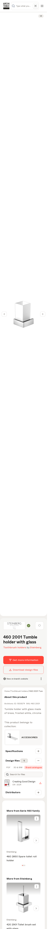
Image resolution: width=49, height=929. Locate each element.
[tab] (8, 767)
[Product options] (36, 818)
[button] (22, 865)
